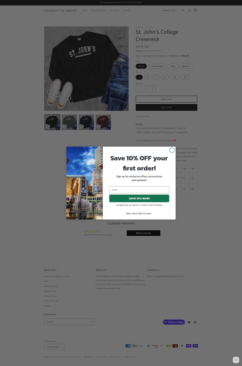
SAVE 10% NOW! (139, 198)
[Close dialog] (172, 150)
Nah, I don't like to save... (139, 213)
